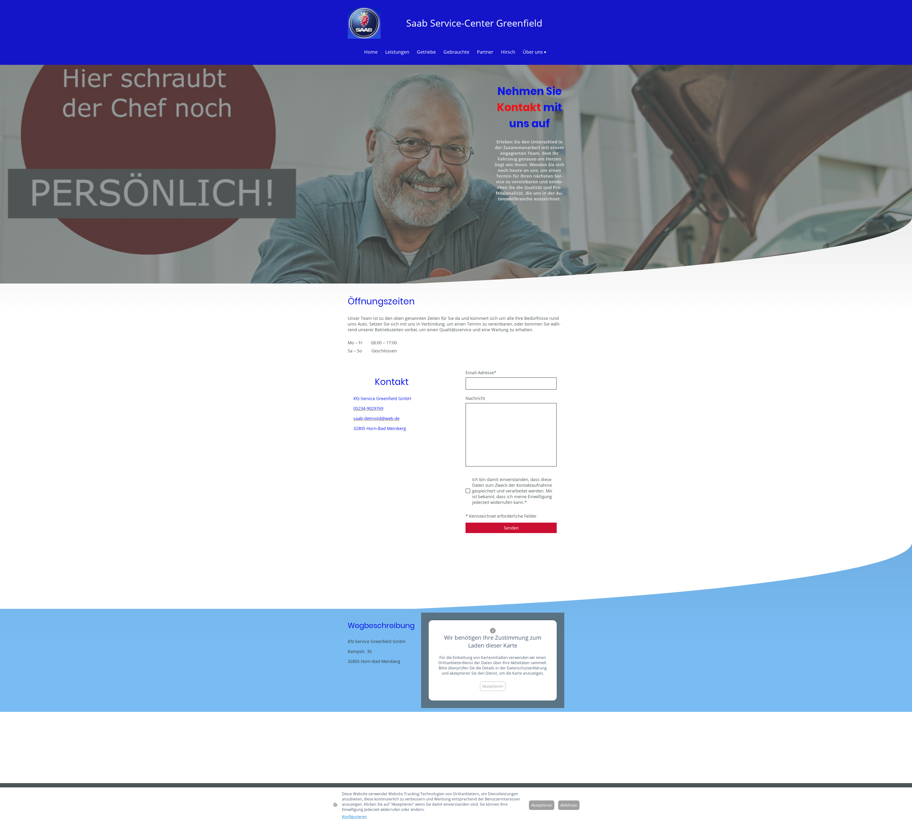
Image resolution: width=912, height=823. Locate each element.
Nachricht (475, 398)
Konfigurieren (354, 816)
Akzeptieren (492, 686)
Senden (511, 528)
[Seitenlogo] (364, 23)
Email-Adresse (481, 372)
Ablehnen (568, 805)
